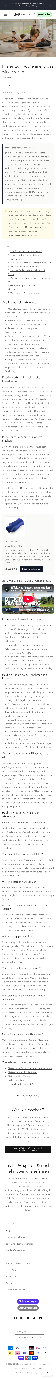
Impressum (39, 1373)
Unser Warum (12, 1270)
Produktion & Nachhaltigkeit (18, 1263)
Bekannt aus (11, 1276)
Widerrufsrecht (44, 1364)
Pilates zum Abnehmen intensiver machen (30, 262)
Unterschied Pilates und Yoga (22, 1084)
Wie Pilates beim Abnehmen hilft (26, 251)
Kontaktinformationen (24, 1373)
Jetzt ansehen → (31, 569)
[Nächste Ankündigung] (51, 5)
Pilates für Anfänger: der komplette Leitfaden (30, 1068)
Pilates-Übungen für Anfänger (22, 1072)
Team (8, 1256)
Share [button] (7, 85)
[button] (6, 14)
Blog (8, 1230)
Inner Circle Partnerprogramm (19, 1243)
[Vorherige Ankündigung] (5, 5)
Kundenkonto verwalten (16, 1289)
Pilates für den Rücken (19, 1076)
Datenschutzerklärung (22, 1368)
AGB (34, 1368)
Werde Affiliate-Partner (16, 1250)
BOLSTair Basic (31, 227)
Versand (42, 1368)
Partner (9, 1283)
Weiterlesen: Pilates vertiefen (24, 293)
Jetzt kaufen (44, 14)
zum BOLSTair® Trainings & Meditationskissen (28, 1149)
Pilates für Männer (17, 1080)
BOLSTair (16, 1364)
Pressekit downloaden (15, 1237)
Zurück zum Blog (29, 1095)
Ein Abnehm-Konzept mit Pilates (26, 266)
